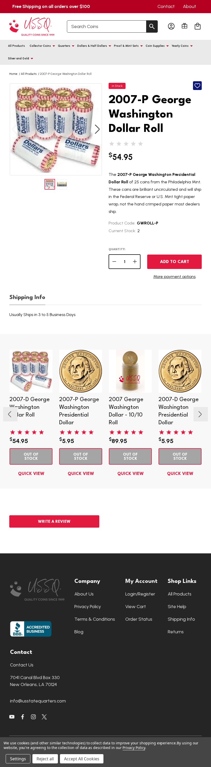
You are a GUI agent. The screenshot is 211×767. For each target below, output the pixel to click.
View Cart (135, 606)
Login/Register (140, 594)
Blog (78, 632)
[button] (39, 589)
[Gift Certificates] (184, 26)
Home (13, 74)
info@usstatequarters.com (38, 701)
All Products (16, 46)
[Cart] (198, 26)
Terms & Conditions (94, 619)
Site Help (177, 606)
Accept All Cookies (81, 759)
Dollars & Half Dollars (92, 46)
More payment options (174, 276)
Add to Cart (174, 262)
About (189, 6)
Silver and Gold (18, 58)
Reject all (45, 759)
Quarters (64, 46)
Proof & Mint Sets (126, 46)
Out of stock (31, 457)
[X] (22, 716)
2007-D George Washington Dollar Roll (30, 407)
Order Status (138, 619)
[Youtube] (11, 716)
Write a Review (54, 522)
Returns (176, 632)
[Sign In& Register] (171, 26)
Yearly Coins (180, 46)
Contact (166, 6)
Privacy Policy (87, 606)
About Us (84, 594)
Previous (14, 129)
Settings (18, 759)
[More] (53, 46)
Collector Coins (40, 46)
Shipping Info (27, 297)
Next (97, 129)
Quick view (31, 474)
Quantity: (117, 249)
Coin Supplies (155, 46)
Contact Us (21, 665)
